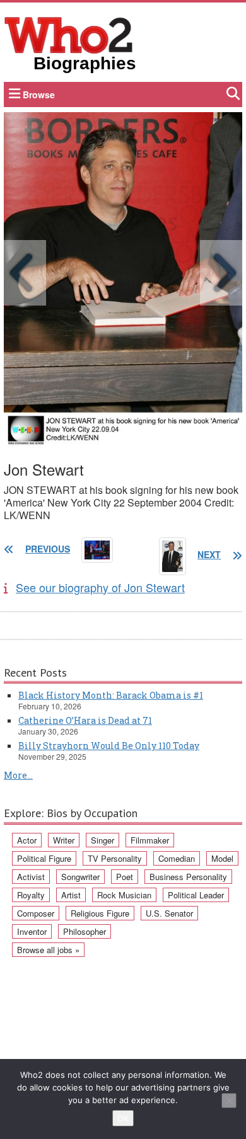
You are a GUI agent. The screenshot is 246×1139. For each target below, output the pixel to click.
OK (123, 1118)
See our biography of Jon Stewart (100, 587)
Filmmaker (150, 840)
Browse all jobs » (48, 950)
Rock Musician (124, 895)
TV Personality (115, 858)
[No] (229, 1100)
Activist (31, 877)
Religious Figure (100, 913)
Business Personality (188, 877)
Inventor (32, 931)
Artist (71, 895)
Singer (102, 840)
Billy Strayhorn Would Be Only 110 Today (108, 746)
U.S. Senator (169, 913)
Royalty (31, 895)
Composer (35, 913)
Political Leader (196, 895)
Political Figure (44, 858)
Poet (124, 877)
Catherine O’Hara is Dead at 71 (85, 720)
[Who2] (69, 34)
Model (222, 858)
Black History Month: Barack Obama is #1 (110, 695)
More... (18, 775)
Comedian (176, 858)
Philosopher (84, 931)
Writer (63, 840)
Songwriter (80, 877)
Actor (27, 840)
